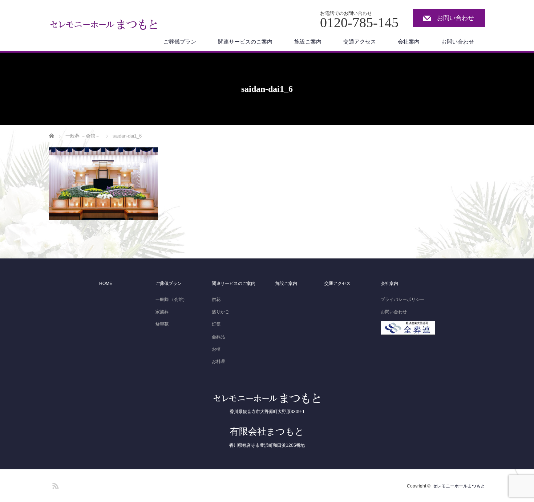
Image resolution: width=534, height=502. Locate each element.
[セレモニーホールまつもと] (104, 26)
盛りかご (220, 311)
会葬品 (218, 336)
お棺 (216, 349)
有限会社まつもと (267, 431)
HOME (105, 283)
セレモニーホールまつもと (459, 486)
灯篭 (216, 324)
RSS (54, 484)
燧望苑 (162, 324)
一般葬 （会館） (171, 299)
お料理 (218, 361)
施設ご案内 (307, 41)
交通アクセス (359, 41)
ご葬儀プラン (179, 41)
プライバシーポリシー (402, 299)
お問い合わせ (455, 18)
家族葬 (162, 311)
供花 (216, 299)
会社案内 (409, 41)
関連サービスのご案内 (245, 41)
